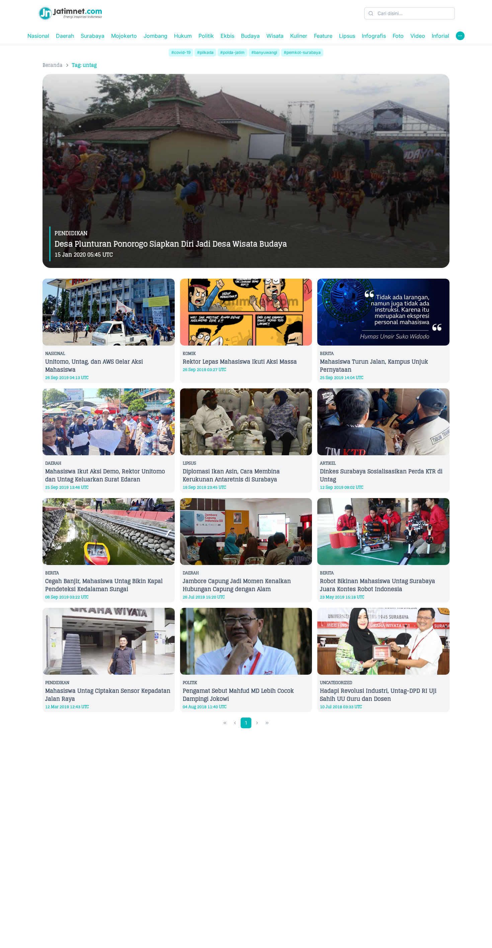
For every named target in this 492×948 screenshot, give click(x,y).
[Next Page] (257, 723)
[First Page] (225, 723)
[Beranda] (70, 13)
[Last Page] (267, 723)
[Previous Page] (235, 723)
